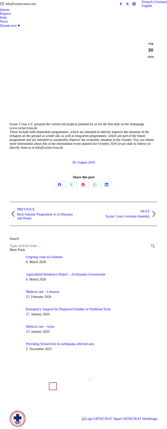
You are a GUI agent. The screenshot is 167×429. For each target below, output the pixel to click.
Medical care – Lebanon (42, 292)
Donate (53, 386)
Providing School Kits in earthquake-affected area (60, 344)
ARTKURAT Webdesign (139, 419)
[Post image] (16, 261)
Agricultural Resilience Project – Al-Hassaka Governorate (65, 274)
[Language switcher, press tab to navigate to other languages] (90, 379)
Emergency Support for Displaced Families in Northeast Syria (68, 309)
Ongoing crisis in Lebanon (44, 257)
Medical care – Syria (40, 326)
